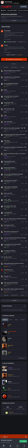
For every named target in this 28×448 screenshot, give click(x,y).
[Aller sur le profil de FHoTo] (4, 339)
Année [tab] (16, 319)
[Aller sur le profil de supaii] (4, 353)
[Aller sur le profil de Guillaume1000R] (4, 332)
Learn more (2, 2)
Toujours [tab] (23, 319)
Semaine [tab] (5, 319)
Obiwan (5, 80)
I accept (24, 441)
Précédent (6, 67)
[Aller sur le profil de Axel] (4, 389)
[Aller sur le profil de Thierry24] (4, 42)
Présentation (7, 30)
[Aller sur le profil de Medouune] (6, 413)
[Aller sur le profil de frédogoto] (4, 368)
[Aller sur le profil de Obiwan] (4, 382)
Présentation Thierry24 (11, 41)
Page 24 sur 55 (14, 67)
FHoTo (9, 338)
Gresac (6, 45)
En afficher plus (21, 358)
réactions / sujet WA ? (10, 54)
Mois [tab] (11, 319)
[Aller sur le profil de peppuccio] (4, 346)
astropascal (7, 258)
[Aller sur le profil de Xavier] (4, 396)
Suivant (22, 67)
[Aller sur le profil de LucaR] (4, 55)
